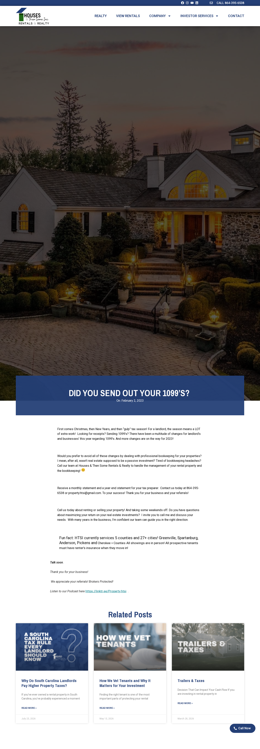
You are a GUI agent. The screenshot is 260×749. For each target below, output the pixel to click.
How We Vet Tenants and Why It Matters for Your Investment (125, 683)
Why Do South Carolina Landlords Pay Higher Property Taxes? (49, 683)
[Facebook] (182, 2)
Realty (101, 16)
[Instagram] (187, 2)
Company (157, 16)
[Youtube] (192, 2)
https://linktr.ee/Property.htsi (105, 591)
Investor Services (196, 16)
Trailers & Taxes (191, 680)
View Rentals (128, 16)
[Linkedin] (196, 2)
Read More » (29, 708)
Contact (236, 16)
